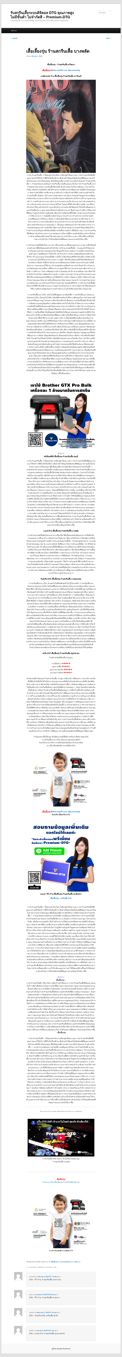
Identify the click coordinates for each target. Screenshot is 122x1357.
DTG (38, 1262)
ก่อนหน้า (14, 38)
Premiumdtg (65, 1262)
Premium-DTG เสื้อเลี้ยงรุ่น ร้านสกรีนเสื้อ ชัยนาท (61, 1182)
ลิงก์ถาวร (77, 1262)
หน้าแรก (14, 30)
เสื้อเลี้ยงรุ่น (54, 1262)
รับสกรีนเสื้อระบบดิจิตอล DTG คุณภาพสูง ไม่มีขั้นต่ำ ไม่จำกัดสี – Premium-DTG (42, 14)
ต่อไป (109, 38)
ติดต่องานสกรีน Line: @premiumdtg (65, 70)
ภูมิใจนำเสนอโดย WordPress (61, 1349)
